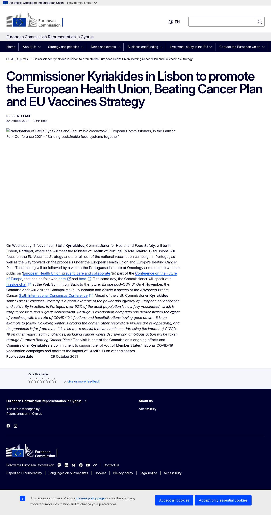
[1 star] (31, 380)
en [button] (177, 22)
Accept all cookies (174, 500)
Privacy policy (123, 473)
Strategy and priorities (63, 47)
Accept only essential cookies (223, 500)
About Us (29, 47)
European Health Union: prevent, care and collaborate (66, 273)
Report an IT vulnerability (24, 473)
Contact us (111, 465)
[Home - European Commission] (38, 20)
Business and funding (143, 47)
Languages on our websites (68, 473)
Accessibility (148, 409)
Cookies (100, 473)
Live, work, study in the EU (189, 47)
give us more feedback (83, 381)
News (24, 59)
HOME (10, 59)
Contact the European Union (239, 47)
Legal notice (148, 473)
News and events (103, 47)
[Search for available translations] (113, 274)
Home (11, 47)
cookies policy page (90, 498)
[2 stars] (33, 380)
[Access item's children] (40, 46)
